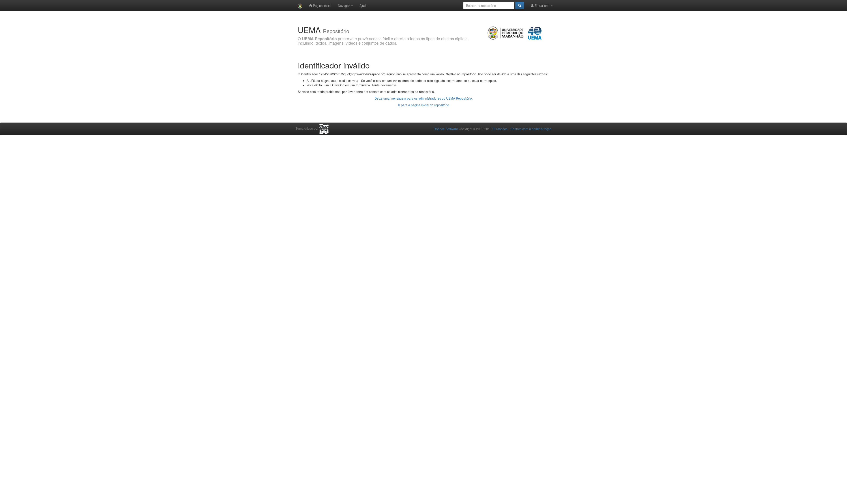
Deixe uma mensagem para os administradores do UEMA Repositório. (424, 98)
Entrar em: (542, 5)
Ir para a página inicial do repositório (423, 105)
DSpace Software (446, 129)
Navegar (344, 5)
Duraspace (500, 129)
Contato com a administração (530, 129)
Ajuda (363, 5)
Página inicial (321, 5)
